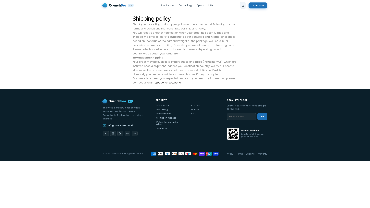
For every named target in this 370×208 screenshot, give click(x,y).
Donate (195, 109)
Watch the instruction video (167, 123)
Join (262, 116)
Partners (195, 105)
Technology (162, 109)
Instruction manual (166, 118)
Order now (161, 128)
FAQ (193, 114)
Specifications (163, 114)
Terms (239, 153)
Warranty (262, 153)
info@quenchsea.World (121, 125)
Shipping (250, 153)
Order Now (258, 5)
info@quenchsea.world (166, 82)
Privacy (229, 153)
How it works (162, 105)
